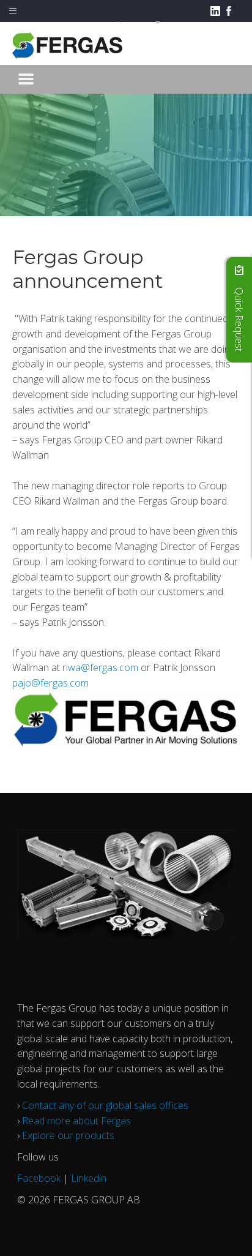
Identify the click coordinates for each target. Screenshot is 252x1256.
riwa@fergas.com (100, 667)
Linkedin (88, 1178)
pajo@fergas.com (50, 683)
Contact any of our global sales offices (105, 1105)
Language (135, 23)
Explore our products (68, 1135)
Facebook (39, 1178)
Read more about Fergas (76, 1120)
